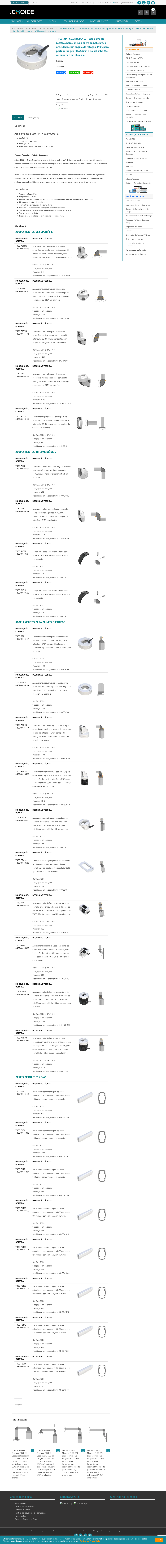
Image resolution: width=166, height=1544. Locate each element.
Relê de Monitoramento (134, 239)
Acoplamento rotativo (69, 99)
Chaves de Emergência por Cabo (137, 98)
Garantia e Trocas (22, 1509)
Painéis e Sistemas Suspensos (27, 28)
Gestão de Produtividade (135, 147)
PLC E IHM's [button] (53, 21)
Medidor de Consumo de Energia (138, 205)
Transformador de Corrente (136, 250)
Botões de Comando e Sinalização (138, 183)
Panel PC (129, 174)
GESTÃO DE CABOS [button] (34, 21)
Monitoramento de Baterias (136, 254)
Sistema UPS (130, 230)
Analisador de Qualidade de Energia (139, 215)
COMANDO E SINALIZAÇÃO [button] (74, 21)
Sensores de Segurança (134, 102)
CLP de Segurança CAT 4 (134, 58)
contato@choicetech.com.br (125, 2)
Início (14, 28)
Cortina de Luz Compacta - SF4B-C (138, 66)
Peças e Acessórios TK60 (48, 28)
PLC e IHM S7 (130, 139)
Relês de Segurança (133, 54)
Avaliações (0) (33, 117)
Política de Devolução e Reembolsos (30, 1512)
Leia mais (32, 1450)
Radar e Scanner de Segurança (137, 85)
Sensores (129, 166)
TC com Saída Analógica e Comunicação (135, 244)
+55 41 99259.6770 (104, 2)
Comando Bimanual (133, 89)
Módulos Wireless (132, 179)
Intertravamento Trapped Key (136, 110)
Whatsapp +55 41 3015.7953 (81, 2)
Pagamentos (20, 1516)
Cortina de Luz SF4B (133, 62)
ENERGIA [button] (138, 21)
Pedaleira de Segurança (134, 81)
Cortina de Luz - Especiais (135, 70)
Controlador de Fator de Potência (138, 235)
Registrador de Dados (134, 226)
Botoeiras (129, 162)
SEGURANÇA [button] (16, 21)
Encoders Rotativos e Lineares (137, 158)
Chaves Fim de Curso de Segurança (138, 121)
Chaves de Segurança (133, 106)
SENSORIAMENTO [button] (121, 21)
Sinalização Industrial (133, 143)
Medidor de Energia (133, 200)
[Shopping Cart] (153, 12)
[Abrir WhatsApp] (160, 1538)
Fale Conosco (20, 1503)
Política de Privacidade (25, 1506)
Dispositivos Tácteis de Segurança (138, 94)
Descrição (18, 117)
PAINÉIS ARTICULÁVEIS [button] (99, 21)
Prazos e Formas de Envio (26, 1519)
